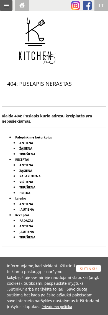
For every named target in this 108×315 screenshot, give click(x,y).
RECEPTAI (22, 159)
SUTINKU (88, 268)
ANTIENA (26, 143)
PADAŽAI (26, 220)
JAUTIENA (26, 209)
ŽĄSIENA (25, 148)
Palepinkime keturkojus (33, 137)
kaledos (20, 198)
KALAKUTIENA (30, 176)
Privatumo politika (57, 306)
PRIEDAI (25, 193)
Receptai (22, 215)
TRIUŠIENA (27, 154)
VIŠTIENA (26, 182)
